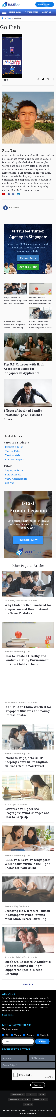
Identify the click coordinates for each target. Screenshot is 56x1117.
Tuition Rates (31, 12)
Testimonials (12, 455)
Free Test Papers (14, 459)
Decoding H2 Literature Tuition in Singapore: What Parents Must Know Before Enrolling (27, 915)
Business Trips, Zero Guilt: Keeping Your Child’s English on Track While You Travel (26, 762)
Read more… (8, 1015)
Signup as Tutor (14, 470)
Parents (8, 651)
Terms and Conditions (19, 1099)
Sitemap (28, 1104)
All (7, 1035)
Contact (32, 1095)
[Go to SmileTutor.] (2, 18)
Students (9, 600)
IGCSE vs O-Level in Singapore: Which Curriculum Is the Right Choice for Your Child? (27, 864)
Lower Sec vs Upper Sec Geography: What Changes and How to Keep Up (27, 813)
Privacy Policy (40, 1099)
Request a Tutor (14, 446)
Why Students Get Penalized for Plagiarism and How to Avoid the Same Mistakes (27, 609)
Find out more (13, 474)
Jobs (42, 1095)
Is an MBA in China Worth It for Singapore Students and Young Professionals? (27, 711)
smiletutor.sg (34, 186)
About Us (46, 12)
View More (28, 984)
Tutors (17, 1035)
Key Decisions (21, 906)
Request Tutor (28, 258)
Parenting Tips (22, 651)
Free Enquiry (15, 12)
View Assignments (16, 478)
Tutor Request (44, 4)
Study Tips (10, 804)
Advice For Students (26, 600)
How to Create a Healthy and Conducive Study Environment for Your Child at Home (27, 660)
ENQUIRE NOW (28, 540)
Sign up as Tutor (28, 266)
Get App (9, 482)
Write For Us (17, 1095)
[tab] (11, 207)
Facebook (14, 207)
